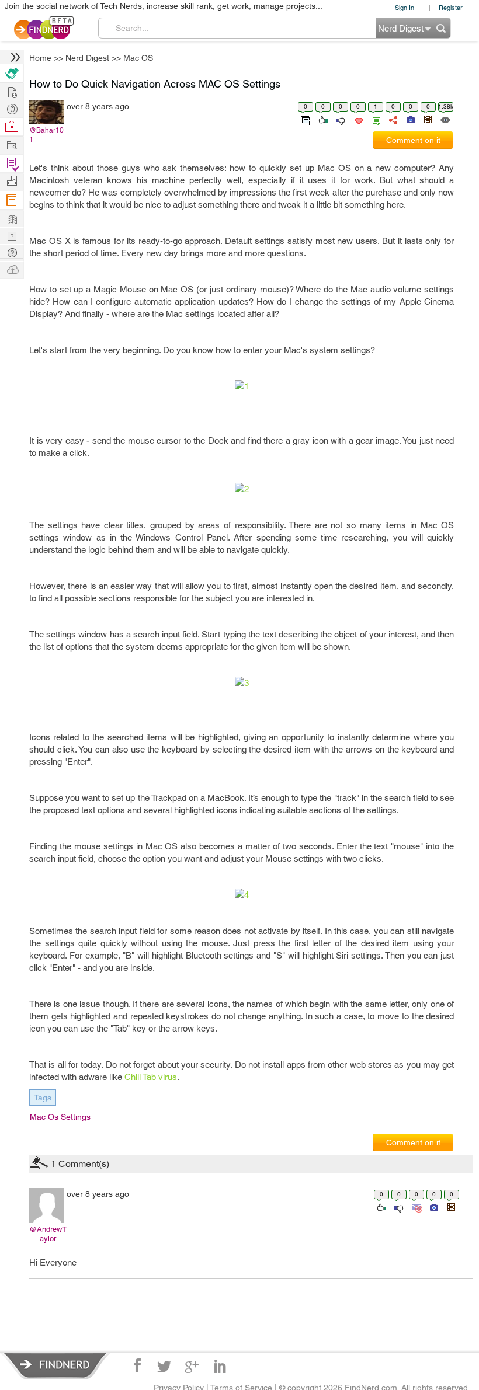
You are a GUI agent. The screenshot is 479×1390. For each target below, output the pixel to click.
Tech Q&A (304, 793)
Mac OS (332, 603)
